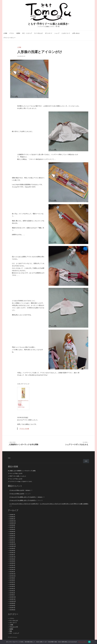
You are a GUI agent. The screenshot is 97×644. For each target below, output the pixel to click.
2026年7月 (12, 514)
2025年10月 (12, 523)
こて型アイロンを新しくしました (17, 476)
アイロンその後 (24, 428)
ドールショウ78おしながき (15, 473)
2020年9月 (12, 603)
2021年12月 (12, 573)
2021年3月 (12, 590)
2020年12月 (12, 597)
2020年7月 (12, 607)
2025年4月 (12, 533)
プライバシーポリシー (9, 37)
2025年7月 (12, 527)
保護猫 (18, 33)
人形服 (5, 33)
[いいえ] (95, 642)
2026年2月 (12, 518)
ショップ (56, 33)
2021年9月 (12, 578)
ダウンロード (48, 33)
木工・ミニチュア (27, 33)
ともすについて (66, 33)
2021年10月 (12, 576)
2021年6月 (12, 584)
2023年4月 (12, 552)
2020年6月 (12, 609)
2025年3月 (12, 535)
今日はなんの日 (13, 627)
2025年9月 (12, 525)
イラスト (11, 33)
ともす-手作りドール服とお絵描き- (48, 23)
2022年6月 (12, 561)
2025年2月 (12, 537)
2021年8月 (12, 580)
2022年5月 (12, 563)
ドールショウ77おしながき (15, 478)
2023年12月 (12, 544)
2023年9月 (12, 548)
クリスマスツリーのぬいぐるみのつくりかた (20, 481)
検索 (9, 458)
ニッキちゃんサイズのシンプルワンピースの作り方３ (23, 503)
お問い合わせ (76, 33)
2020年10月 (12, 601)
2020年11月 (12, 599)
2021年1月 (12, 595)
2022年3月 (12, 567)
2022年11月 (12, 557)
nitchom (28, 490)
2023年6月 (12, 550)
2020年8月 (12, 605)
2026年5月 (12, 516)
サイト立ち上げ (38, 33)
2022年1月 (12, 571)
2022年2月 (12, 569)
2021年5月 (12, 586)
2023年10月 (12, 546)
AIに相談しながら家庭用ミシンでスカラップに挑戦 (22, 470)
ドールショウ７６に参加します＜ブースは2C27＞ (22, 497)
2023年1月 (12, 554)
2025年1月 (12, 540)
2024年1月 (12, 542)
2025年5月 (12, 531)
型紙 (10, 631)
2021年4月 (12, 588)
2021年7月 (12, 582)
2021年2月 (12, 592)
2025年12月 (12, 521)
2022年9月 (12, 559)
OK (89, 641)
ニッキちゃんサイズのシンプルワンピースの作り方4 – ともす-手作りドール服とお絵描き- (64, 503)
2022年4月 (12, 565)
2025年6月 (12, 529)
